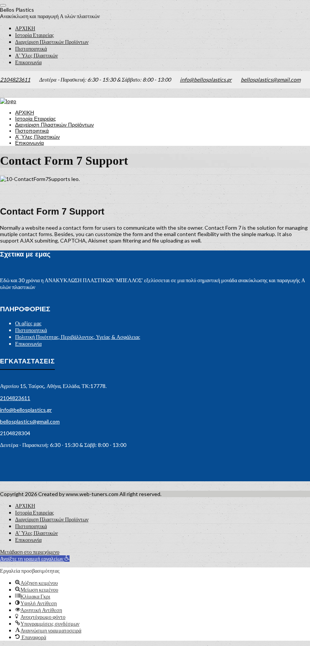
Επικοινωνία (29, 143)
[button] (35, 558)
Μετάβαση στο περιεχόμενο (29, 552)
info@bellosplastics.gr (206, 79)
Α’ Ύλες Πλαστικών (37, 137)
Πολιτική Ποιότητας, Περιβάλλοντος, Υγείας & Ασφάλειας (77, 337)
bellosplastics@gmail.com (271, 79)
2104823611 (15, 79)
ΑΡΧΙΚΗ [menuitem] (25, 28)
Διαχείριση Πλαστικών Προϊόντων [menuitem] (51, 42)
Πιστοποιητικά (32, 131)
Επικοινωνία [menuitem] (28, 62)
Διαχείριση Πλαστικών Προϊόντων (54, 125)
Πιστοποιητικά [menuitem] (31, 48)
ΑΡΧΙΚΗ (24, 113)
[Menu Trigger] (3, 5)
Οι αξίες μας (28, 323)
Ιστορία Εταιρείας (35, 119)
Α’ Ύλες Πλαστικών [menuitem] (36, 55)
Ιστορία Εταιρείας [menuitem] (34, 35)
